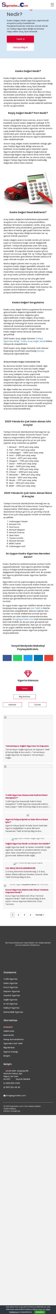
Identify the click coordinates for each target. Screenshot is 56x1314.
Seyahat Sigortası (12, 995)
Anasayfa (8, 1027)
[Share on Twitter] (28, 658)
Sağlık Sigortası (10, 999)
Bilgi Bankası (24, 696)
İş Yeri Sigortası (11, 1003)
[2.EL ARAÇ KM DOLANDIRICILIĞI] (28, 871)
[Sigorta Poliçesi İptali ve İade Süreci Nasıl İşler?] (28, 824)
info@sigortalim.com (23, 619)
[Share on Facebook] (7, 658)
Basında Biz (9, 1035)
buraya (40, 351)
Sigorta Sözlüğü (11, 1051)
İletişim (7, 1055)
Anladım (40, 1312)
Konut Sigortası (11, 987)
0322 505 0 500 (13, 1083)
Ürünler (37, 704)
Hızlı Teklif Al (36, 608)
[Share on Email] (48, 658)
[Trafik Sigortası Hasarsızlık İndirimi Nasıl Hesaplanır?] (28, 788)
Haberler (12, 704)
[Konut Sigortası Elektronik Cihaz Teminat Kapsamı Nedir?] (28, 896)
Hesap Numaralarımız (14, 1039)
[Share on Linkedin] (38, 658)
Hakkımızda (9, 1031)
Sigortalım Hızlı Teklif (13, 1043)
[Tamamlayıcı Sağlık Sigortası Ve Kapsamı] (28, 738)
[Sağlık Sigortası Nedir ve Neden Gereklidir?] (28, 848)
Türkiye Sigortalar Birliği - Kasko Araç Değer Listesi (24, 340)
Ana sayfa (7, 62)
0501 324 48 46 (13, 1087)
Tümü (24, 688)
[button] (20, 39)
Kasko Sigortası (21, 62)
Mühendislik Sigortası (13, 1012)
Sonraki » (40, 914)
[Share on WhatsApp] (17, 658)
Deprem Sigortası (12, 991)
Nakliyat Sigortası (11, 1007)
